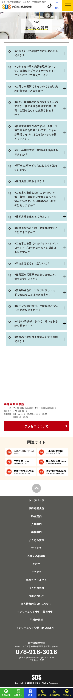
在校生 (36, 564)
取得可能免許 (36, 508)
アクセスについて (36, 426)
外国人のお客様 (36, 556)
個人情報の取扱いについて (36, 603)
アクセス (36, 548)
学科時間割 (36, 619)
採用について (36, 596)
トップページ (36, 500)
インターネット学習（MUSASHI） (36, 627)
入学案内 (36, 524)
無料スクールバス (36, 580)
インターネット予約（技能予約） (36, 611)
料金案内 (36, 516)
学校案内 (36, 532)
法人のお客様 (36, 588)
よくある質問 (36, 540)
